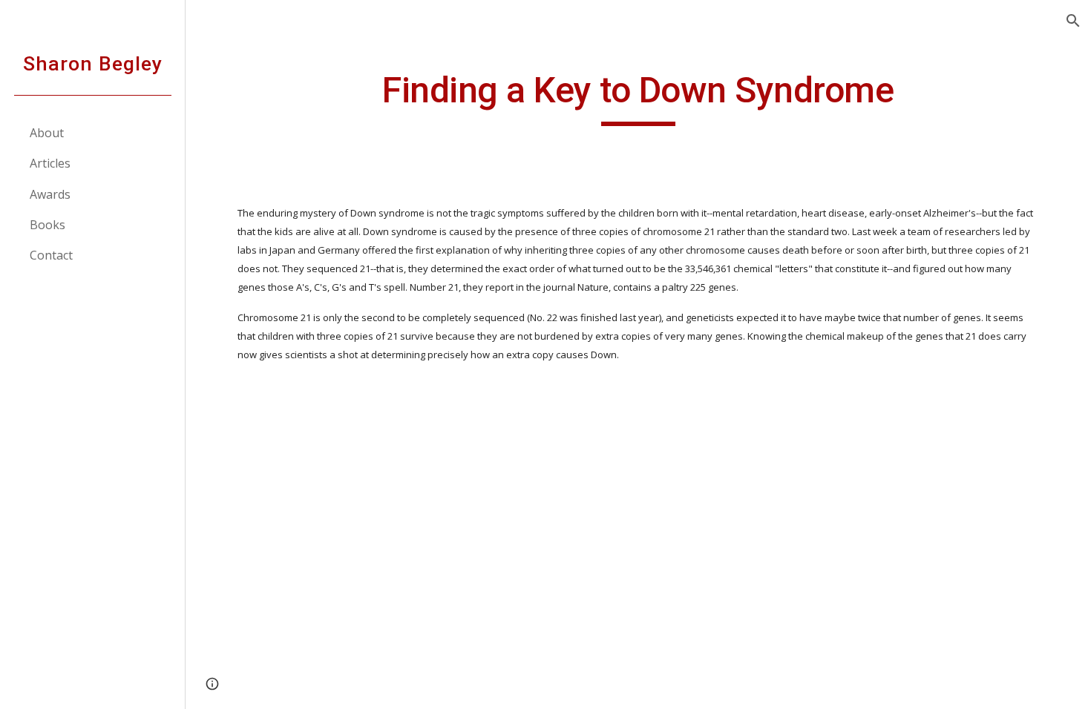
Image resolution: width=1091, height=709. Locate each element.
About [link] (47, 133)
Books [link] (47, 225)
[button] (1073, 21)
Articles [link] (50, 163)
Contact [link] (51, 255)
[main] (637, 97)
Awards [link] (50, 194)
